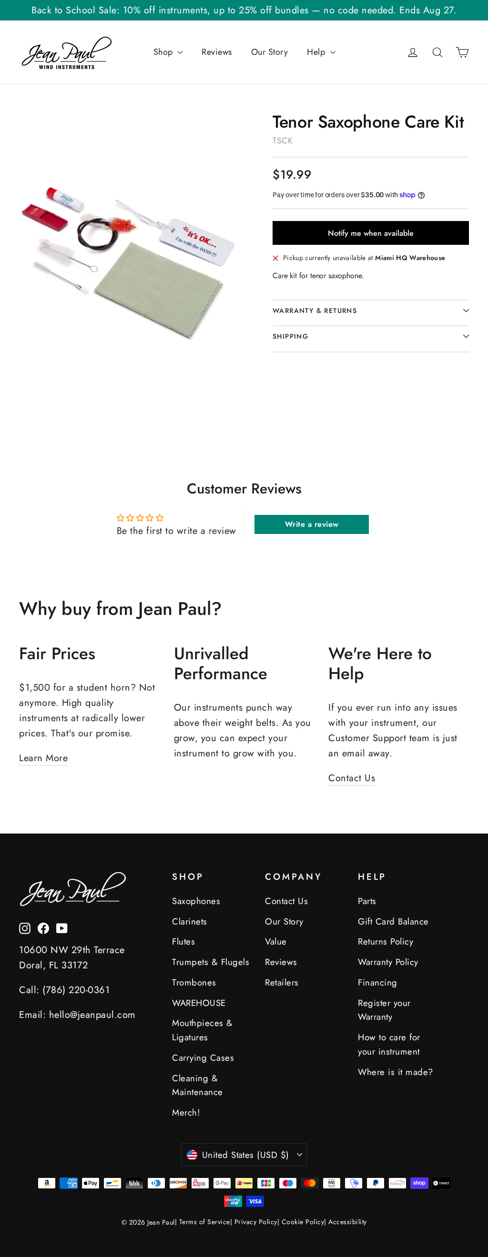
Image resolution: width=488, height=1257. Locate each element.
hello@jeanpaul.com (92, 1015)
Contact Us (351, 778)
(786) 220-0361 (76, 990)
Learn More (43, 758)
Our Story (269, 52)
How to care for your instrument (389, 1044)
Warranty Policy (388, 961)
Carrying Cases (203, 1057)
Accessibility (347, 1222)
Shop (164, 52)
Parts (367, 901)
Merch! (186, 1112)
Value (276, 941)
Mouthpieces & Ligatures (202, 1030)
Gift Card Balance (393, 921)
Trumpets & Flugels (210, 961)
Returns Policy (385, 941)
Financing (377, 982)
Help (317, 52)
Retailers (282, 982)
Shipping (290, 336)
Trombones (194, 982)
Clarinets (189, 921)
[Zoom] (128, 257)
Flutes (183, 941)
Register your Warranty (384, 1010)
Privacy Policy (255, 1222)
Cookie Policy (303, 1222)
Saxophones (196, 901)
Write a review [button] (312, 524)
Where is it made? (395, 1072)
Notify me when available (371, 233)
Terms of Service (204, 1222)
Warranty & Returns (315, 310)
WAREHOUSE (199, 1002)
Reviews (217, 52)
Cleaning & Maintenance (197, 1085)
